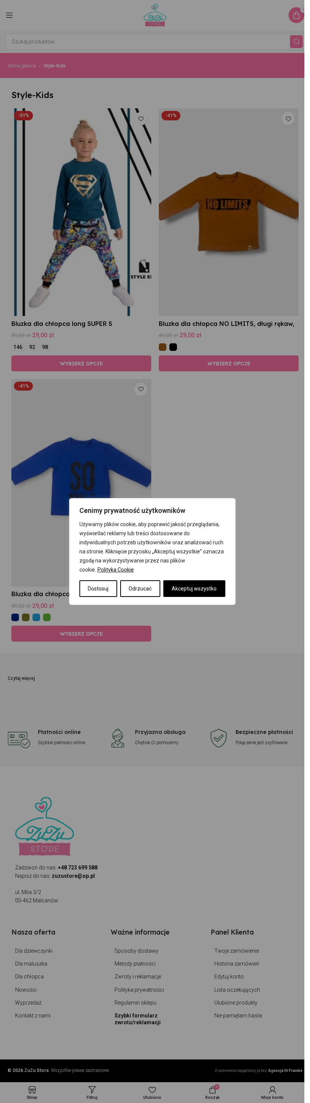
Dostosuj (98, 589)
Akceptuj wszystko (194, 589)
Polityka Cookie (116, 570)
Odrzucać (140, 589)
